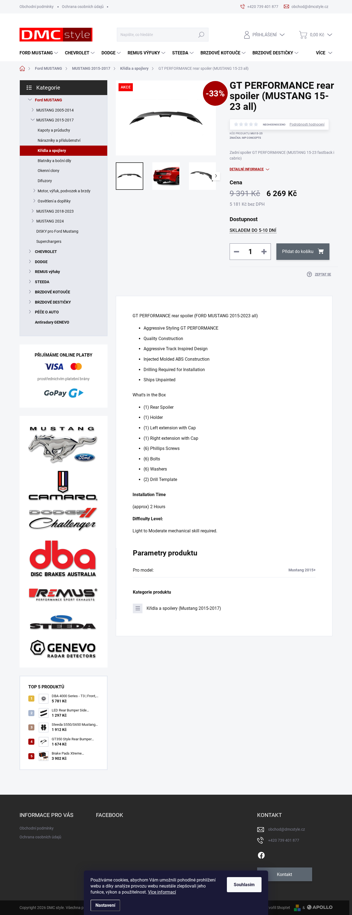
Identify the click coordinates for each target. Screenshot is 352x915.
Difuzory (45, 181)
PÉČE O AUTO (47, 312)
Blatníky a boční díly (54, 160)
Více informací (162, 892)
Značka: (245, 137)
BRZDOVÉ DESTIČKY (53, 302)
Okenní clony (48, 170)
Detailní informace (247, 169)
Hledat (201, 34)
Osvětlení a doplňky (54, 201)
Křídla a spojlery (52, 150)
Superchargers (48, 241)
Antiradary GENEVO (52, 322)
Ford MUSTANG (48, 100)
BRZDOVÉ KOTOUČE (52, 292)
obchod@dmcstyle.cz (286, 829)
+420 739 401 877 (283, 840)
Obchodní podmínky (37, 6)
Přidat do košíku (298, 251)
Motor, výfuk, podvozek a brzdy (64, 191)
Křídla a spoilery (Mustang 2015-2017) (184, 608)
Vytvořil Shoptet (276, 907)
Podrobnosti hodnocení (307, 124)
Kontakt (284, 874)
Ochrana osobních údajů (83, 6)
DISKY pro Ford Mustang (57, 231)
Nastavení (105, 905)
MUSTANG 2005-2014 (55, 110)
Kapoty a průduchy (54, 130)
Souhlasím (244, 884)
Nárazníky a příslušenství (59, 140)
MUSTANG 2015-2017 (55, 120)
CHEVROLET (46, 251)
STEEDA (42, 282)
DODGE (41, 262)
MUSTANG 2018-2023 (55, 211)
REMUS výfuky (47, 271)
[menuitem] (39, 53)
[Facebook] (261, 854)
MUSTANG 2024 (50, 221)
